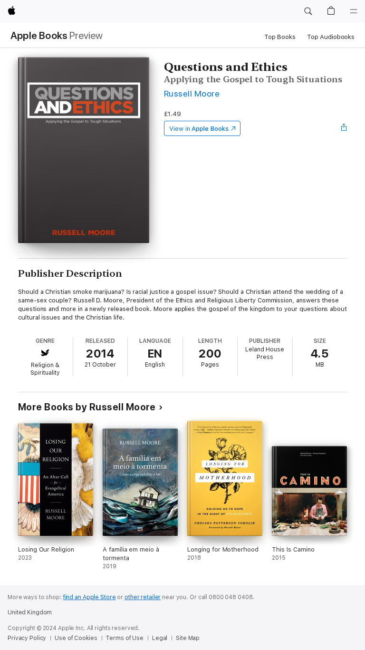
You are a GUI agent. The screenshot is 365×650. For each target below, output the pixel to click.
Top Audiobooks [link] (331, 36)
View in (199, 128)
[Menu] (353, 11)
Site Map (188, 638)
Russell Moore (192, 93)
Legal (159, 638)
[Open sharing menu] (344, 128)
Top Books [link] (280, 36)
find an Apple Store (89, 597)
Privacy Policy (27, 638)
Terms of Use (125, 638)
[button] (308, 11)
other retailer (143, 597)
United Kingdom (30, 612)
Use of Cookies (76, 638)
